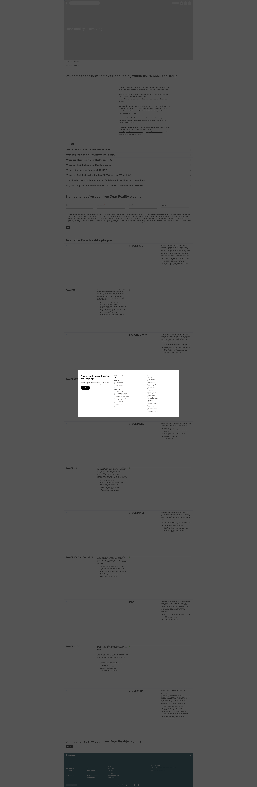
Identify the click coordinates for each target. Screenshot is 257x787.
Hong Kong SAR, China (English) (122, 398)
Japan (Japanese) (119, 401)
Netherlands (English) (152, 403)
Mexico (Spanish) (119, 385)
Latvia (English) (151, 397)
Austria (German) (151, 379)
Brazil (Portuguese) (119, 382)
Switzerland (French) (152, 408)
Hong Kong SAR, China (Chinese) (122, 396)
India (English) (119, 399)
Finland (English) (151, 387)
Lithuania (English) (152, 400)
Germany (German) (152, 392)
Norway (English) (151, 405)
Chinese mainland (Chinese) (121, 393)
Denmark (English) (152, 384)
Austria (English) (151, 377)
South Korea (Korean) (120, 406)
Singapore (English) (120, 404)
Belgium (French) (151, 382)
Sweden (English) (151, 406)
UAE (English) (118, 377)
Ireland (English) (151, 395)
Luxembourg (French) (152, 401)
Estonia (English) (151, 385)
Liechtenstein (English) (153, 398)
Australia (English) (119, 391)
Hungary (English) (152, 393)
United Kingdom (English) (153, 411)
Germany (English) (152, 390)
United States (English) (120, 387)
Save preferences (85, 387)
